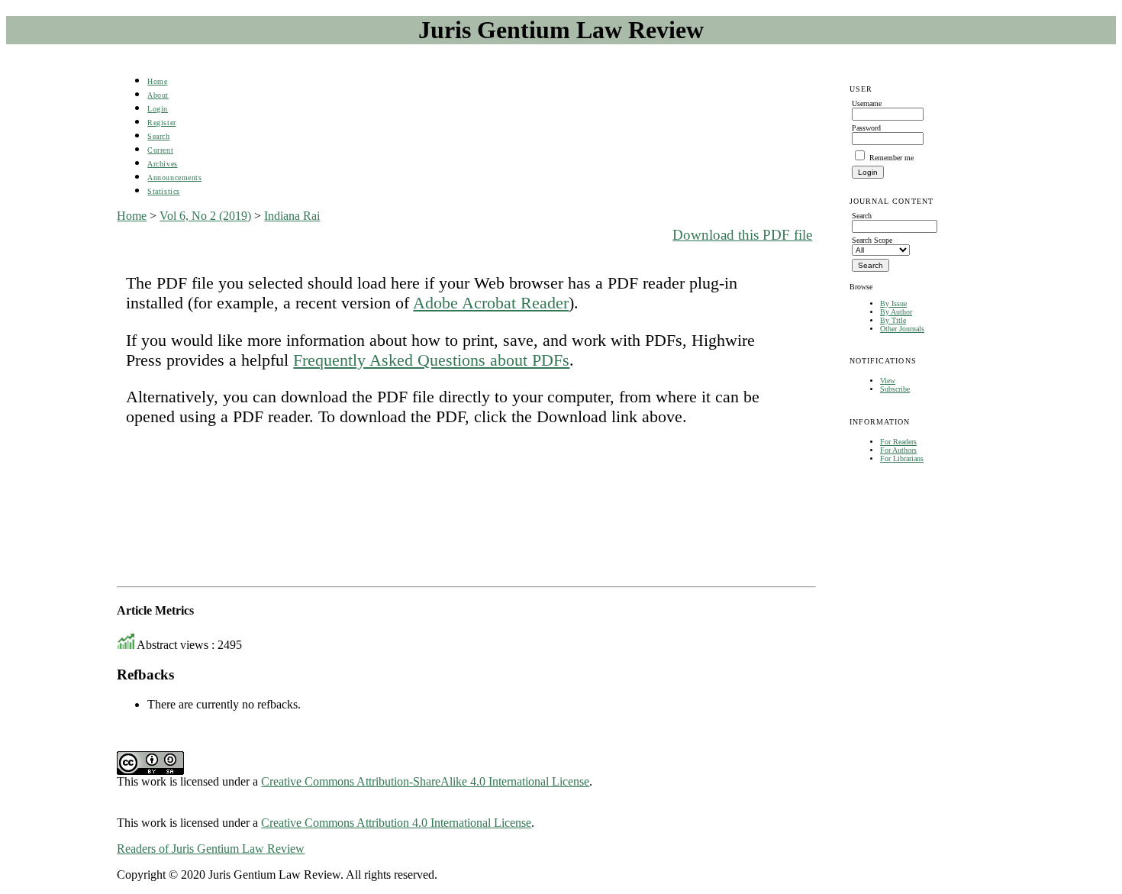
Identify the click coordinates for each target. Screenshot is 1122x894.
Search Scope (872, 240)
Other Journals (902, 328)
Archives (162, 164)
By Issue (893, 303)
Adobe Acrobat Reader (491, 302)
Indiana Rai (292, 215)
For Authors (898, 450)
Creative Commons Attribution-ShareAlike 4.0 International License (425, 781)
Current (160, 150)
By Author (896, 312)
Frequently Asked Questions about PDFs (431, 360)
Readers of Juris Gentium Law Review (211, 848)
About (158, 95)
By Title (893, 320)
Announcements (174, 177)
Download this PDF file (742, 235)
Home (157, 81)
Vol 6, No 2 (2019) (205, 215)
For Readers (898, 441)
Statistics (163, 191)
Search (158, 136)
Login (157, 109)
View (887, 380)
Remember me (891, 157)
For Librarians (902, 458)
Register (161, 122)
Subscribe (895, 389)
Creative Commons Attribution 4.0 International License (396, 822)
